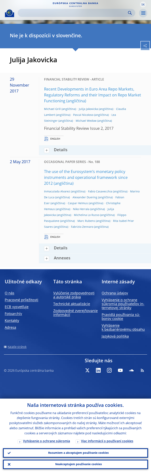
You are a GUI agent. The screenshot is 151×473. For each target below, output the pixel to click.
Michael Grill (52, 109)
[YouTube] (120, 370)
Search (130, 12)
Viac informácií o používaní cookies (107, 441)
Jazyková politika (115, 336)
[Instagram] (109, 370)
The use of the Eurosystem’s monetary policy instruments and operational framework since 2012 (86, 178)
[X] (87, 370)
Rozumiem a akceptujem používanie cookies (78, 453)
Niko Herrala (81, 209)
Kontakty (12, 321)
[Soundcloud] (131, 370)
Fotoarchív (13, 314)
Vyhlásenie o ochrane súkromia (46, 441)
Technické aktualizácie (71, 304)
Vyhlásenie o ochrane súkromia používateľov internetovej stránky (123, 304)
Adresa (10, 327)
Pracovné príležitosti (21, 300)
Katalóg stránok (17, 347)
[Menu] (143, 13)
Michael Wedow (86, 121)
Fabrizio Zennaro (82, 227)
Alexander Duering (85, 197)
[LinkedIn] (98, 370)
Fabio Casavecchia (100, 191)
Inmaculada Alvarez (57, 191)
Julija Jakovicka (88, 109)
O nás (9, 293)
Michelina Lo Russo (86, 215)
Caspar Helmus (78, 203)
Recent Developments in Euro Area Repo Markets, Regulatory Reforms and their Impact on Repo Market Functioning (92, 95)
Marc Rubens (86, 221)
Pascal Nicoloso (83, 115)
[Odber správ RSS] (142, 370)
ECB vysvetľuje (17, 307)
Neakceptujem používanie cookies (78, 464)
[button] (143, 4)
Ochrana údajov (115, 293)
